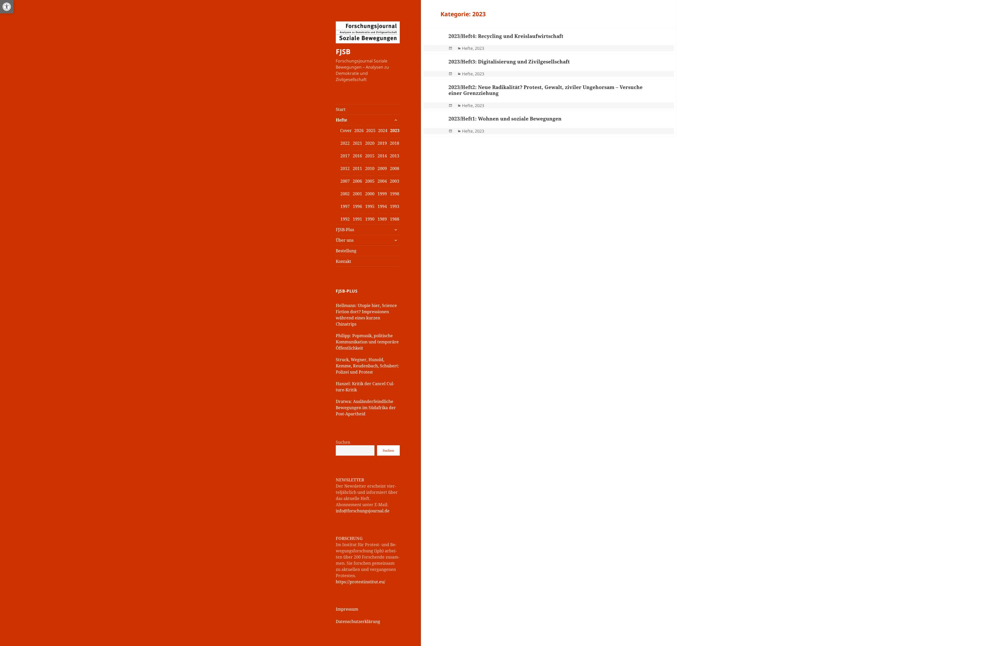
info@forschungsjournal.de (362, 511)
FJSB (343, 51)
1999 (382, 194)
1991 (357, 219)
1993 (394, 206)
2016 (357, 156)
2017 (345, 156)
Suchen (343, 442)
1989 (382, 219)
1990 (369, 219)
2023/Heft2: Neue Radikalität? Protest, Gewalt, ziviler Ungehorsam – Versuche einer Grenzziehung (546, 90)
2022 (345, 143)
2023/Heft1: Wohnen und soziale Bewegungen (505, 118)
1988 (394, 219)
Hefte (341, 120)
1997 (345, 206)
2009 (382, 168)
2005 (369, 181)
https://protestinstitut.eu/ (360, 582)
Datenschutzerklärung (358, 621)
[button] (6, 6)
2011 (357, 168)
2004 (382, 181)
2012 (345, 168)
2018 (394, 143)
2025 (370, 130)
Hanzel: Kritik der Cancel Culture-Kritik (365, 387)
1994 (382, 206)
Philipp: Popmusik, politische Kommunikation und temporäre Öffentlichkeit (367, 342)
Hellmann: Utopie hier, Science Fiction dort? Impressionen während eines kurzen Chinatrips (366, 315)
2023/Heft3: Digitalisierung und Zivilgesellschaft (509, 61)
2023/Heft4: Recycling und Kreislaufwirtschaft (506, 36)
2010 (369, 168)
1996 (357, 206)
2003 (394, 181)
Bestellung (346, 251)
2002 (345, 194)
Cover (346, 130)
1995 (369, 206)
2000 (369, 194)
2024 (382, 130)
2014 (382, 156)
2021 (357, 143)
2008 (394, 168)
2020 (369, 143)
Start (341, 109)
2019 (382, 143)
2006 (357, 181)
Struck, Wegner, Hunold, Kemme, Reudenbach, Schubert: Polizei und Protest (367, 366)
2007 (345, 181)
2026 (359, 130)
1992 (345, 219)
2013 (394, 156)
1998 (394, 194)
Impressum (347, 609)
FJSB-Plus (345, 229)
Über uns (345, 240)
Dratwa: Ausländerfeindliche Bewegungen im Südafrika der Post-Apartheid (366, 408)
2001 (357, 194)
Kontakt (343, 261)
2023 (394, 130)
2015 (369, 156)
